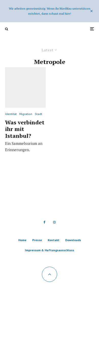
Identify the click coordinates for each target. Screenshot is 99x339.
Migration (25, 114)
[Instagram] (54, 222)
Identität (11, 114)
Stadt (38, 114)
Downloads (73, 240)
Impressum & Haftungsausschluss (49, 250)
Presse (37, 240)
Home (22, 240)
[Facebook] (44, 222)
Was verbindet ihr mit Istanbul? (24, 129)
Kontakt (53, 240)
